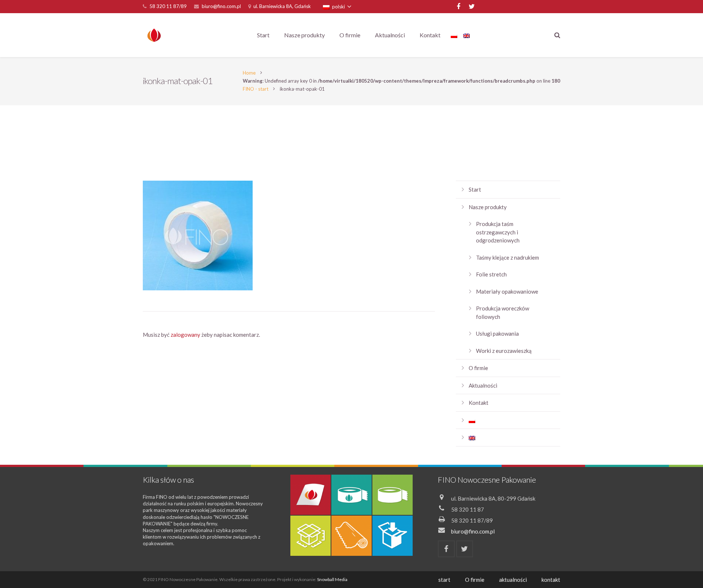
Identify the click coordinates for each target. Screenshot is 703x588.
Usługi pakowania (497, 333)
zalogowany (185, 334)
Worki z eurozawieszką (504, 350)
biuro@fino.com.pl (221, 6)
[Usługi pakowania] (392, 536)
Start (475, 189)
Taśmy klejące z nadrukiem (507, 257)
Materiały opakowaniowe (507, 291)
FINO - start (255, 89)
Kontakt (478, 402)
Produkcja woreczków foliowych (502, 312)
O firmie (478, 368)
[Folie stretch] (351, 536)
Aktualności (483, 385)
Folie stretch (491, 274)
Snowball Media (332, 579)
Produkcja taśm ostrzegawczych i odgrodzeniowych (498, 232)
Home (249, 73)
